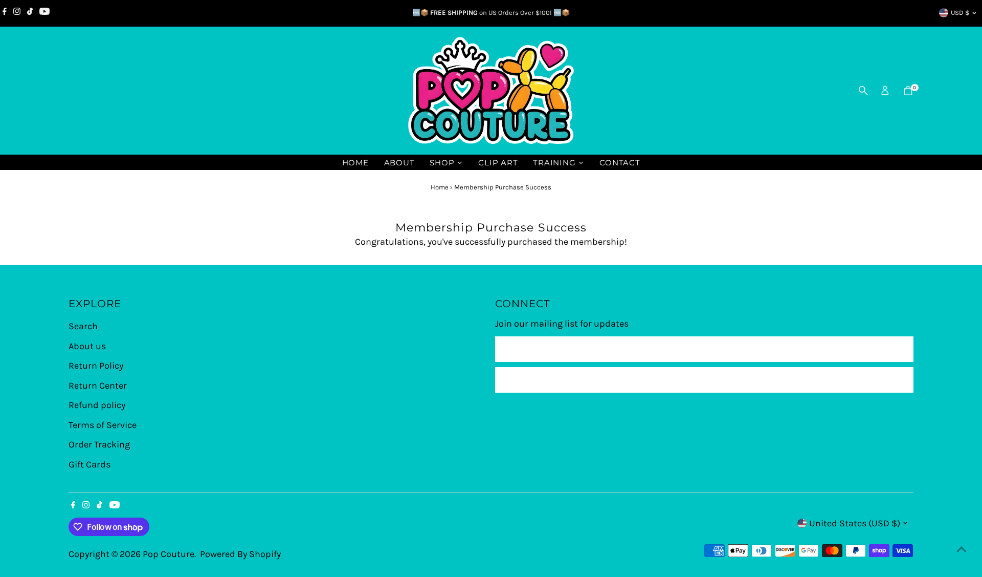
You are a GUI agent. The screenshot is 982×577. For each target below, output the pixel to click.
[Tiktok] (30, 13)
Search (83, 326)
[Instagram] (17, 13)
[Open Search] (863, 90)
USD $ (960, 12)
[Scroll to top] (961, 549)
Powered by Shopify (240, 554)
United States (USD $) (854, 523)
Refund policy (97, 405)
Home (440, 187)
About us (87, 346)
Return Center (98, 385)
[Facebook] (4, 13)
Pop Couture (168, 554)
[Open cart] (908, 90)
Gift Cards (89, 464)
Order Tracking (99, 444)
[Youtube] (44, 13)
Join (704, 380)
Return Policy (96, 365)
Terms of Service (103, 425)
